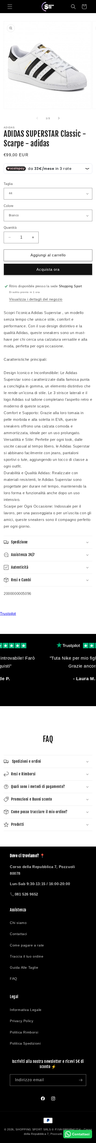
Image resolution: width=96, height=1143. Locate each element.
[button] (9, 6)
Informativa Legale (26, 1010)
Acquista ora (48, 269)
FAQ (13, 979)
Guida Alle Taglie (24, 967)
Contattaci (18, 934)
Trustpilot (8, 613)
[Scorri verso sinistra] (37, 118)
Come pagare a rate (27, 945)
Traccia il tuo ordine (27, 956)
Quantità (10, 227)
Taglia (8, 184)
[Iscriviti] (80, 1080)
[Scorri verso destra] (58, 118)
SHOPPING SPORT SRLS (33, 1129)
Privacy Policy (21, 1021)
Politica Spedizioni (25, 1043)
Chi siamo (18, 923)
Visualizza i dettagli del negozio (36, 299)
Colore (8, 206)
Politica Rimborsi (24, 1032)
